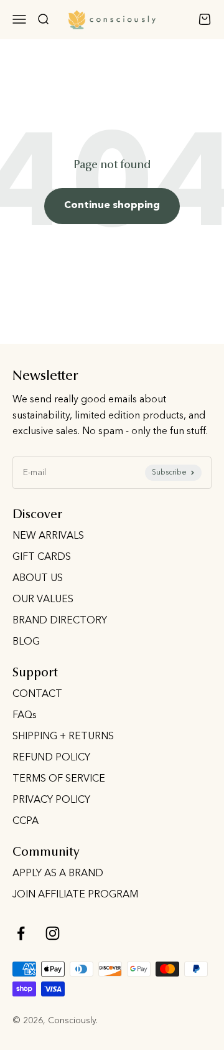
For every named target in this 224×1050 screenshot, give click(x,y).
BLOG (26, 642)
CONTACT (37, 694)
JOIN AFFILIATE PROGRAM (75, 895)
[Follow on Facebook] (20, 933)
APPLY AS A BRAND (57, 874)
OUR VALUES (42, 600)
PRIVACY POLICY (51, 800)
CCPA (25, 821)
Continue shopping (112, 205)
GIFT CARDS (41, 557)
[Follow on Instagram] (52, 933)
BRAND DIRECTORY (59, 621)
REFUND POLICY (51, 758)
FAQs (24, 716)
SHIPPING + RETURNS (63, 737)
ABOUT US (37, 579)
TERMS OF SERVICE (58, 779)
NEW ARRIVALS (48, 536)
